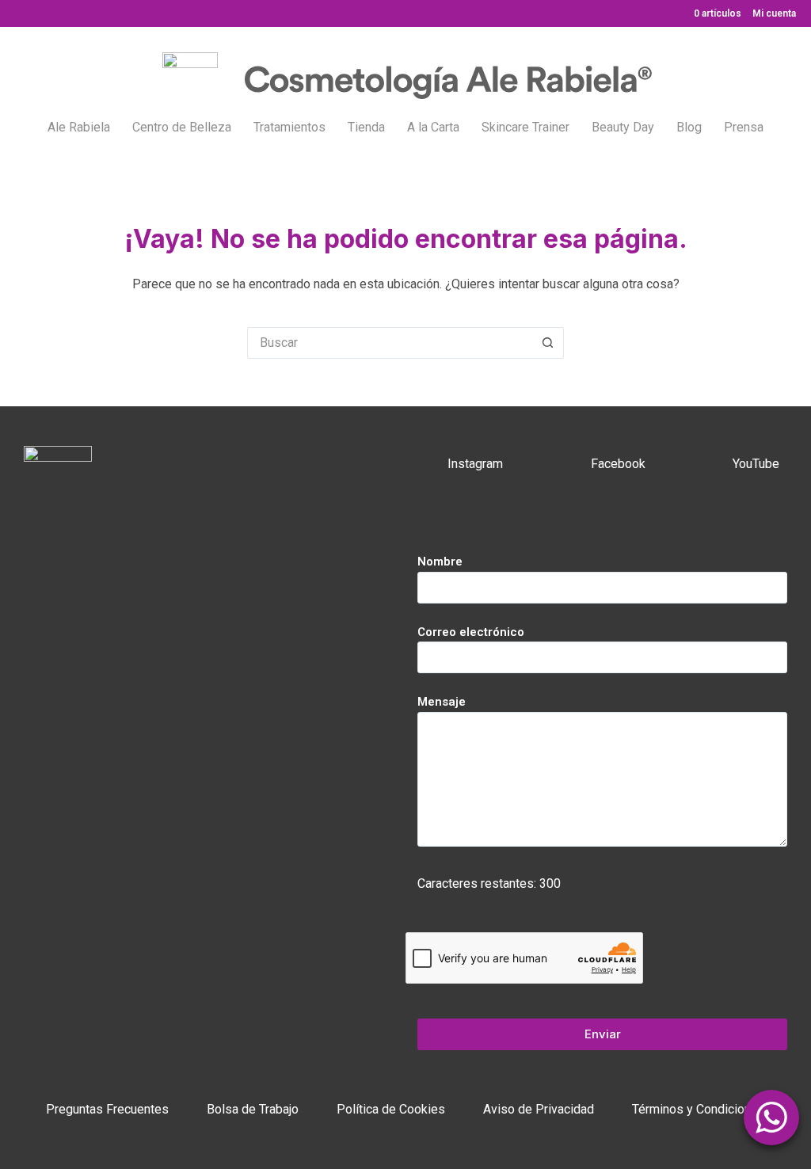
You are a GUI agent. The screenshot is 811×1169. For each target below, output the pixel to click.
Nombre (440, 561)
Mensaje (441, 702)
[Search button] (548, 343)
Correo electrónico (470, 632)
